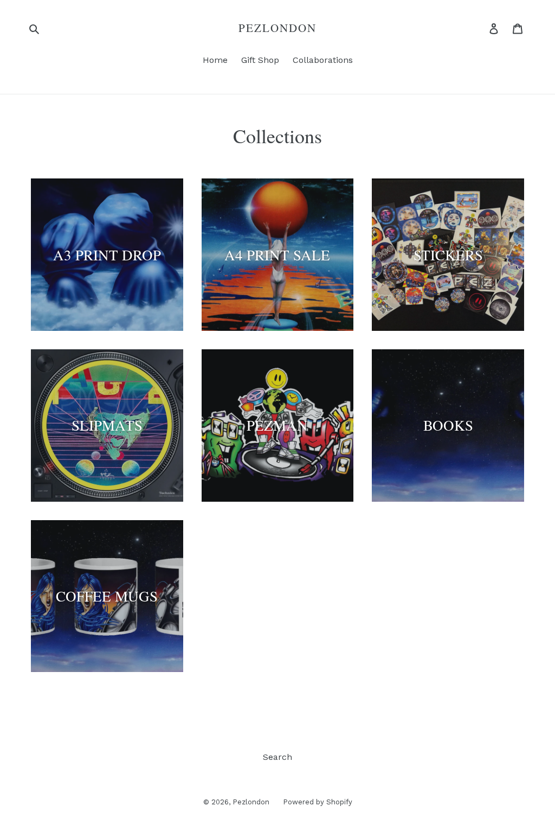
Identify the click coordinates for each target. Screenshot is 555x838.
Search (277, 757)
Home (215, 60)
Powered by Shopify (317, 802)
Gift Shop (260, 60)
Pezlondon (277, 28)
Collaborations (323, 60)
